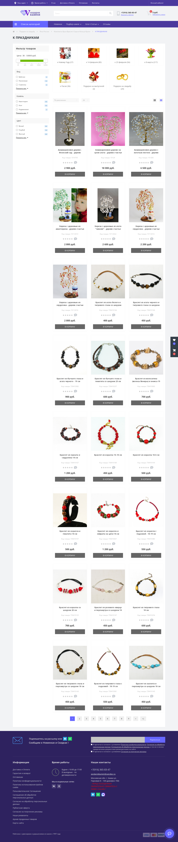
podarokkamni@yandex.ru (103, 774)
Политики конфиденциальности (133, 744)
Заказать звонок (127, 15)
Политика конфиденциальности (27, 781)
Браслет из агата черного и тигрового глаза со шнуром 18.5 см (146, 305)
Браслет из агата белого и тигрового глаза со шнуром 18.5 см (108, 305)
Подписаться (155, 740)
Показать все (21, 88)
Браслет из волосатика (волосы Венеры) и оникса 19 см (146, 381)
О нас (53, 3)
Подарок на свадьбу (27, 31)
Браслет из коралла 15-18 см (108, 455)
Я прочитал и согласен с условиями (119, 751)
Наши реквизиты (20, 815)
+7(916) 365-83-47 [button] (100, 769)
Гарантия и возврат (22, 773)
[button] (39, 3)
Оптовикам (83, 3)
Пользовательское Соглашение (27, 791)
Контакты (95, 3)
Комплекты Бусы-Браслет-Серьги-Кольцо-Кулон (72, 31)
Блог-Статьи (91, 24)
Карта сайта (18, 823)
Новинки (58, 24)
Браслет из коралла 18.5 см (146, 455)
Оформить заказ (159, 14)
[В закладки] (83, 110)
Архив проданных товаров (25, 819)
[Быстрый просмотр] (83, 114)
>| (143, 719)
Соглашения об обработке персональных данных (130, 747)
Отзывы (107, 24)
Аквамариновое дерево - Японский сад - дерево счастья (70, 153)
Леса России (44, 31)
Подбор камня (72, 24)
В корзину (70, 174)
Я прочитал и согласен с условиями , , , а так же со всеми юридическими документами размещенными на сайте (129, 746)
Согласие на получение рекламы (27, 811)
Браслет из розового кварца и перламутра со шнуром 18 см (108, 610)
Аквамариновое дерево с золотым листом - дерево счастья (146, 153)
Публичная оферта (21, 808)
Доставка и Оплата (67, 3)
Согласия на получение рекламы (133, 751)
